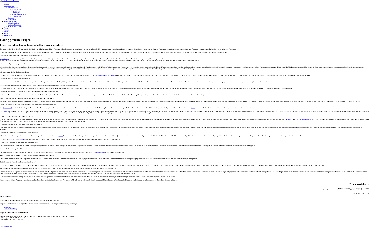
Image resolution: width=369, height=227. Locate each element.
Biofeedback (289, 119)
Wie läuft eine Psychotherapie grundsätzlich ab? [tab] (14, 64)
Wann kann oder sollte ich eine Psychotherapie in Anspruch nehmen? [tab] (21, 55)
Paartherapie (22, 139)
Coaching (6, 111)
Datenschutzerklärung (10, 209)
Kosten (193, 108)
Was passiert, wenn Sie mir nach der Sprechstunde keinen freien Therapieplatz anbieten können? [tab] (29, 91)
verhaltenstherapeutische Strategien (105, 75)
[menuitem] (186, 4)
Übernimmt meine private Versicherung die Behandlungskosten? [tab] (19, 132)
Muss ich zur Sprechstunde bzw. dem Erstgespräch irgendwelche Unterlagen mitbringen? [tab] (27, 98)
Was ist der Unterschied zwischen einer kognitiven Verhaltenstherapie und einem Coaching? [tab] (28, 104)
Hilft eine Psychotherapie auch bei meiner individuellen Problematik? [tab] (21, 124)
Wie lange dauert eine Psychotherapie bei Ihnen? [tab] (14, 72)
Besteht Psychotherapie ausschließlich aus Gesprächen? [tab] (17, 116)
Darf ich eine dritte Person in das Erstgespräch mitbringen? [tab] (18, 162)
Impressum (7, 207)
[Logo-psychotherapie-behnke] (9, 1)
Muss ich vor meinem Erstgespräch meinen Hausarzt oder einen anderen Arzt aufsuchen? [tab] (27, 155)
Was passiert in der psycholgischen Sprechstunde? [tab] (15, 78)
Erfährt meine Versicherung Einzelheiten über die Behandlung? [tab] (19, 142)
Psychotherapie (4, 59)
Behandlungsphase (99, 152)
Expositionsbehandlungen (303, 119)
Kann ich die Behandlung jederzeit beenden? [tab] (13, 149)
